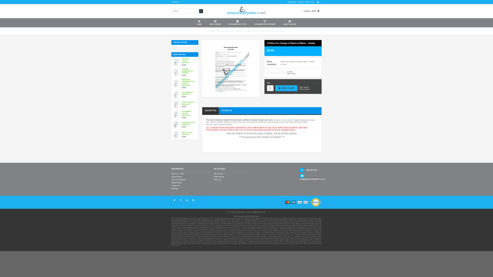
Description (210, 111)
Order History (219, 177)
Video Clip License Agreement (186, 60)
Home (199, 24)
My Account (218, 174)
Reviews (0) (227, 111)
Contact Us (175, 2)
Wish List (217, 180)
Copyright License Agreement (188, 123)
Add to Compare (304, 89)
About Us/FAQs (289, 24)
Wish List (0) (310, 2)
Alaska (218, 31)
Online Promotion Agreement (188, 103)
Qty (268, 83)
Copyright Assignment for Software (187, 71)
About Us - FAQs (177, 174)
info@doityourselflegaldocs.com (312, 179)
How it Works (215, 24)
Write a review (291, 73)
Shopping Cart (291, 2)
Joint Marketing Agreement (187, 93)
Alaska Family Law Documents (235, 31)
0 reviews (290, 72)
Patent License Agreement (187, 133)
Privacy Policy (176, 177)
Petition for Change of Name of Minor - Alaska (268, 31)
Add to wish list (304, 87)
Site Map (174, 189)
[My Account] (318, 2)
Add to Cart (287, 88)
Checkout (301, 2)
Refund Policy (176, 183)
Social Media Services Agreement (186, 113)
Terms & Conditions (178, 180)
